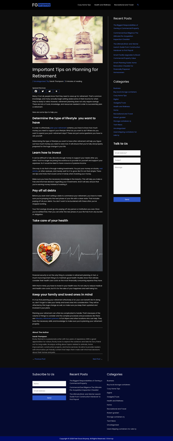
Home (116, 110)
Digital (116, 99)
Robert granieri (120, 117)
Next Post (97, 359)
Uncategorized (40, 81)
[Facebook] (36, 91)
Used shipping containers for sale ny (121, 429)
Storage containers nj (122, 121)
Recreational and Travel (123, 114)
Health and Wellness (122, 106)
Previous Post (39, 359)
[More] (56, 91)
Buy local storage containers (125, 92)
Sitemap (110, 438)
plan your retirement (58, 128)
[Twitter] (42, 91)
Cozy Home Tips (120, 95)
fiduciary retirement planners (47, 318)
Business (117, 88)
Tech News (118, 125)
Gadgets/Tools (120, 103)
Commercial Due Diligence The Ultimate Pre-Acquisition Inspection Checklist (126, 36)
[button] (138, 4)
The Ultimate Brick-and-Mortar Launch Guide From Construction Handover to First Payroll (127, 47)
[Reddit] (49, 91)
